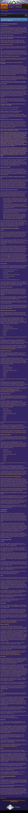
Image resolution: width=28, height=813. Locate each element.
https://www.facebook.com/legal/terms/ (8, 348)
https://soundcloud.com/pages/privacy (17, 683)
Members (11, 6)
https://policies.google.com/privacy (7, 391)
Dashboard (18, 6)
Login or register (4, 15)
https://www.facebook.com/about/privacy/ (15, 347)
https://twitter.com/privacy (21, 432)
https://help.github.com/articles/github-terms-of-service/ (16, 473)
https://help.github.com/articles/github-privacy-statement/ (13, 474)
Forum (4, 6)
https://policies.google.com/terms (11, 389)
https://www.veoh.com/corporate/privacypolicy (9, 717)
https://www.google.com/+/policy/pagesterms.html (10, 390)
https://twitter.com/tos (9, 432)
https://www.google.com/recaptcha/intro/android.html (10, 654)
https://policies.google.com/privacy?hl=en (8, 573)
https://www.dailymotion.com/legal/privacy (8, 746)
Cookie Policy (10, 20)
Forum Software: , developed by (14, 801)
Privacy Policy (3, 798)
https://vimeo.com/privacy (5, 601)
